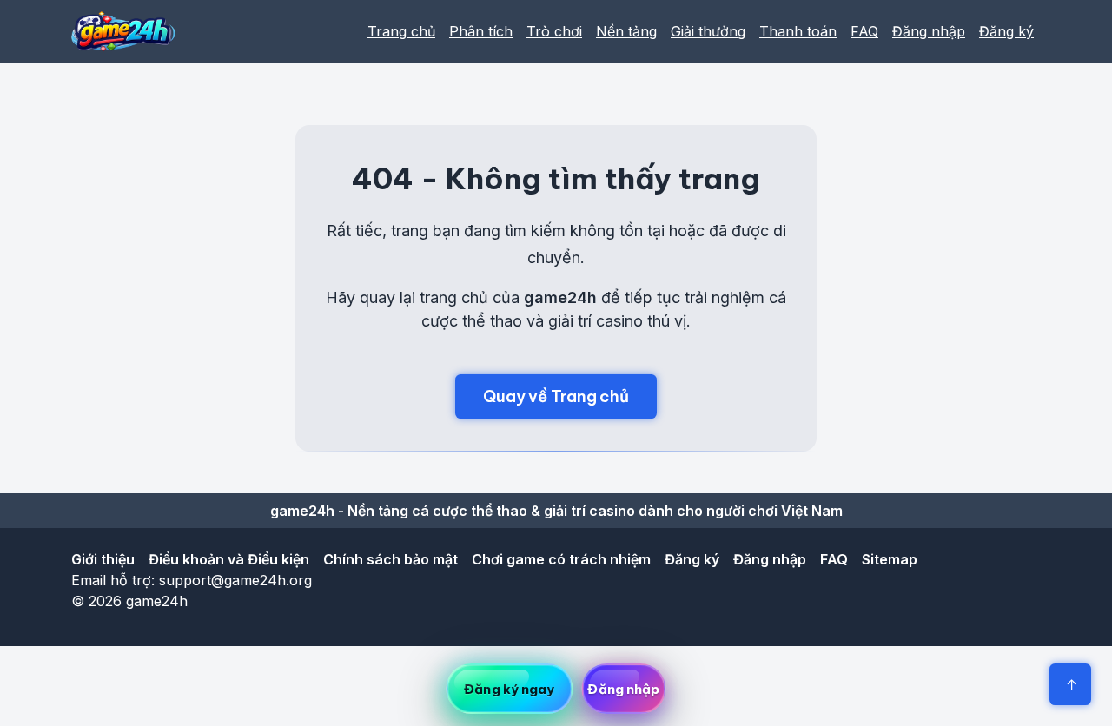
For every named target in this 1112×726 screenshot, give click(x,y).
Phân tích (481, 31)
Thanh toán (798, 31)
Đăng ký (1006, 31)
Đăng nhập (928, 31)
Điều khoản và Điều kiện (229, 559)
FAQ (864, 31)
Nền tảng (626, 31)
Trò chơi (554, 31)
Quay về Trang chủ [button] (556, 396)
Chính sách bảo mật (390, 559)
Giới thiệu (103, 559)
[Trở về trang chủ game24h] (123, 31)
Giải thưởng (708, 31)
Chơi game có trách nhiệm (561, 559)
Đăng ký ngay (509, 689)
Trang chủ (401, 31)
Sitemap (889, 559)
